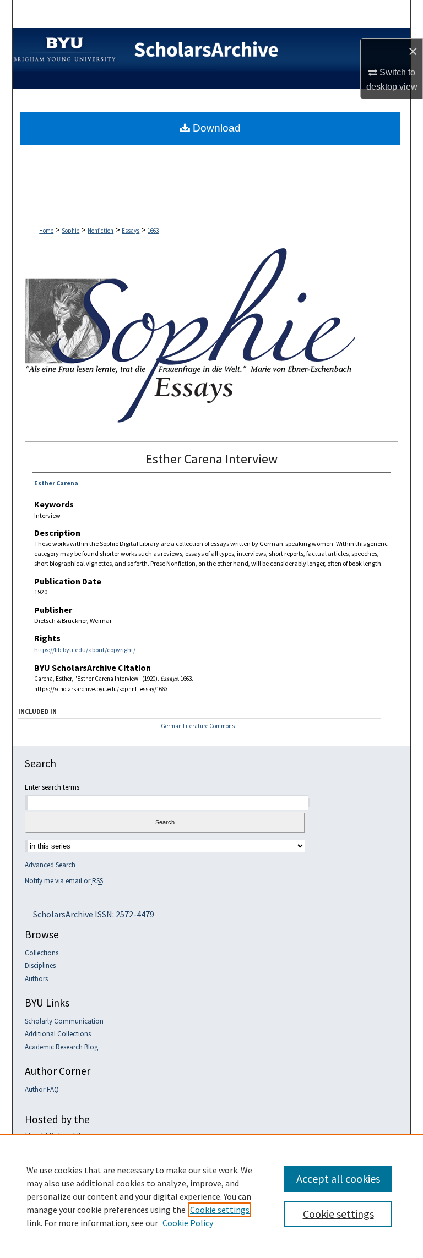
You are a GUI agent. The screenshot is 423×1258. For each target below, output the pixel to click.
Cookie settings (220, 1209)
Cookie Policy (187, 1222)
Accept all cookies (338, 1178)
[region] (211, 1196)
